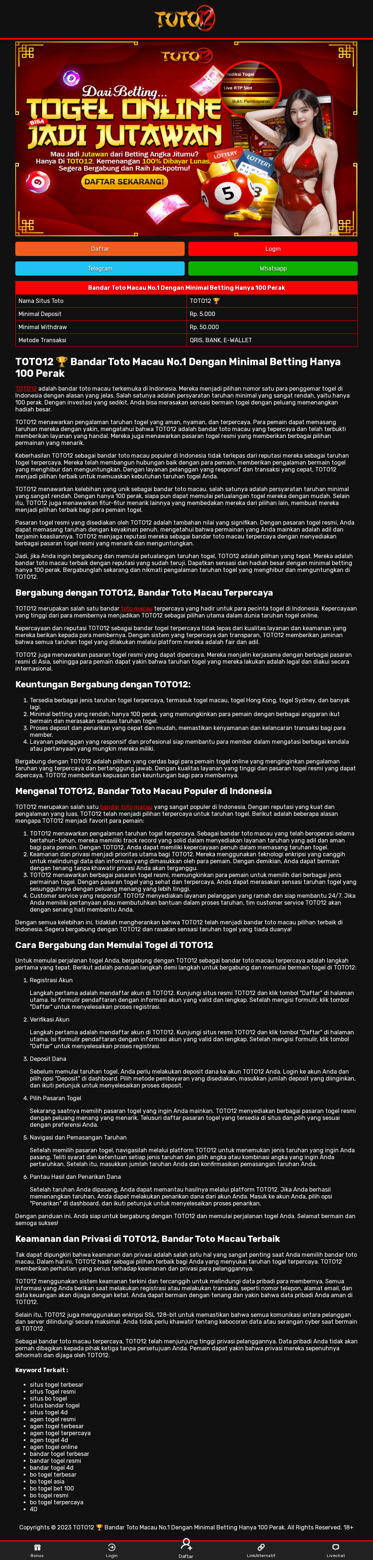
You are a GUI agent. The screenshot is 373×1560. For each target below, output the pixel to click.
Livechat (336, 1555)
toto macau (137, 608)
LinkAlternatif (261, 1555)
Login (273, 248)
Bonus (37, 1555)
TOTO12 (26, 388)
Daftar (100, 248)
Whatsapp (273, 268)
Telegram (100, 268)
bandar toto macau (126, 806)
